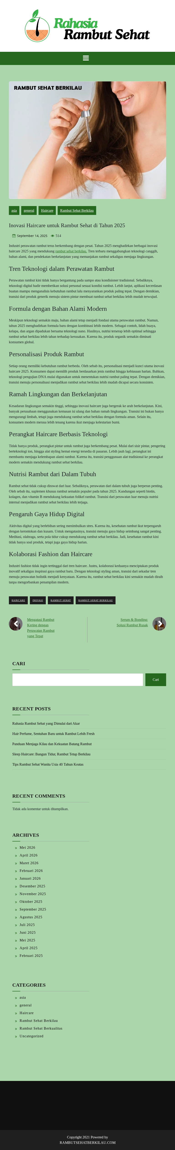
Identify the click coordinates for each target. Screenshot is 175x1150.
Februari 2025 (31, 956)
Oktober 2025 (31, 902)
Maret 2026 (29, 863)
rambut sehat (61, 600)
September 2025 (33, 909)
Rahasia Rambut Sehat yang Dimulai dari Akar (46, 723)
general (29, 210)
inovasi (38, 600)
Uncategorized (32, 1036)
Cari (18, 663)
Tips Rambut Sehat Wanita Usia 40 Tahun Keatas (47, 764)
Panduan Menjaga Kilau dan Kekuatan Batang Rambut (52, 744)
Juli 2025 (27, 925)
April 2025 (29, 948)
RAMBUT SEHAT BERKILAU (95, 600)
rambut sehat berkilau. (71, 251)
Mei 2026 (27, 847)
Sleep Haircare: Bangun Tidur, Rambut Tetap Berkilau (51, 754)
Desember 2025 (32, 886)
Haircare (47, 210)
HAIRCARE (18, 600)
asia (14, 210)
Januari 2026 (30, 878)
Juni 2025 (28, 932)
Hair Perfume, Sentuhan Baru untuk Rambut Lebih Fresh (53, 734)
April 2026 (29, 855)
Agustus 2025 (31, 917)
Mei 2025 (27, 940)
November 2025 (33, 894)
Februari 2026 (31, 871)
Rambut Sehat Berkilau (77, 210)
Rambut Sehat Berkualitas (41, 1028)
